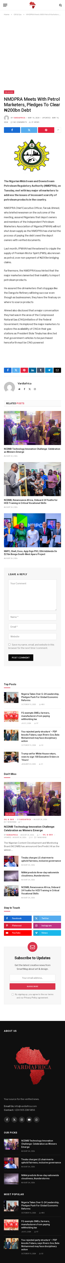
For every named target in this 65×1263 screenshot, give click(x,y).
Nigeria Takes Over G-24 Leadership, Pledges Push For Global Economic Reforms (40, 697)
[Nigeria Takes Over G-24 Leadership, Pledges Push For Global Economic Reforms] (11, 697)
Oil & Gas (9, 92)
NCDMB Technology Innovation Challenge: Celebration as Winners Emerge (39, 1143)
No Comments (20, 122)
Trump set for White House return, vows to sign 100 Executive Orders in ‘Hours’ (40, 756)
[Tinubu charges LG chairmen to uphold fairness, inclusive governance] (11, 861)
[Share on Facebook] (12, 130)
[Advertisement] (32, 53)
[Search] (60, 5)
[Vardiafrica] (32, 5)
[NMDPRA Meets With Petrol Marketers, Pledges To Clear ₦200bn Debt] (32, 155)
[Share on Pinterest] (46, 130)
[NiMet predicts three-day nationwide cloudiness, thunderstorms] (11, 876)
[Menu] (5, 5)
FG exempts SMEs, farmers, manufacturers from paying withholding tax (35, 716)
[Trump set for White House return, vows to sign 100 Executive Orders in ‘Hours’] (11, 757)
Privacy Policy (30, 998)
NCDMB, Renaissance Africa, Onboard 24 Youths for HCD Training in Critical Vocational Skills (40, 890)
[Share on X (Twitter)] (29, 130)
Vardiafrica (19, 118)
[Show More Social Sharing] (58, 130)
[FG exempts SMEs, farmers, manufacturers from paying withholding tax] (11, 716)
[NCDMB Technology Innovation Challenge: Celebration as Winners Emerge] (32, 428)
